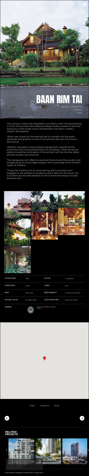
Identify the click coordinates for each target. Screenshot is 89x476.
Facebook (44, 406)
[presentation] (6, 450)
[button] (44, 358)
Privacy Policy (39, 472)
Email (56, 406)
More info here (21, 464)
